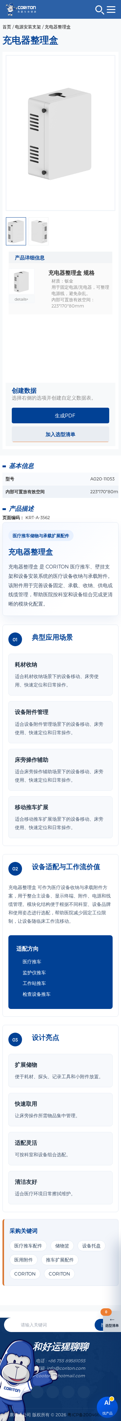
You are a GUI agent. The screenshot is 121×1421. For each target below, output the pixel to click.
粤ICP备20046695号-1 (89, 1414)
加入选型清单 (60, 434)
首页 (6, 26)
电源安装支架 (28, 26)
